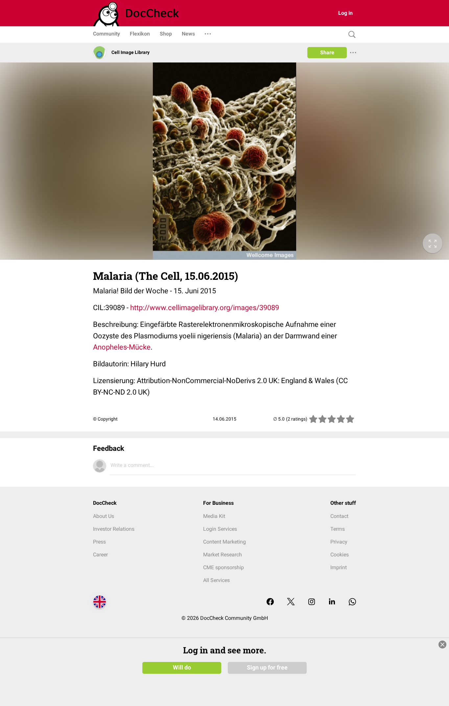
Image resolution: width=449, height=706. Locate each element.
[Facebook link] (270, 602)
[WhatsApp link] (352, 602)
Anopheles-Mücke (122, 347)
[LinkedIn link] (332, 602)
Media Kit (214, 516)
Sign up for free (267, 667)
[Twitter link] (291, 602)
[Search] (350, 34)
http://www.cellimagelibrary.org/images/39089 (204, 308)
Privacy (338, 542)
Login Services (220, 529)
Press (99, 542)
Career (100, 554)
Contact (339, 516)
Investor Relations (113, 529)
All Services (216, 580)
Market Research (222, 554)
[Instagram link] (311, 602)
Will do (182, 667)
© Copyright (105, 419)
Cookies (339, 554)
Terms (337, 529)
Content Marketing (224, 542)
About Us (103, 516)
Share (327, 52)
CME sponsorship (223, 567)
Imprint (338, 567)
